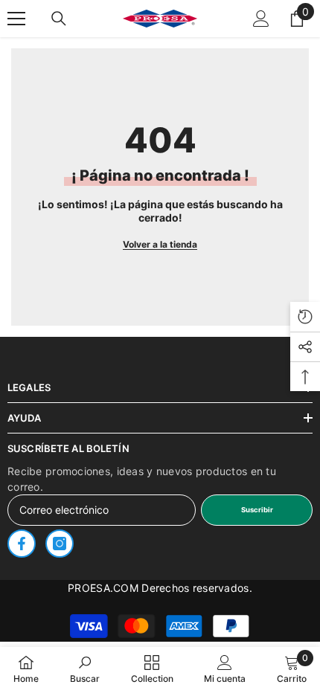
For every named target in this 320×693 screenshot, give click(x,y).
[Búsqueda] (59, 19)
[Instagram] (59, 543)
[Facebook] (21, 543)
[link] (84, 669)
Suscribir (257, 510)
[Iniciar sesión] (261, 18)
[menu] (16, 19)
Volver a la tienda (160, 244)
